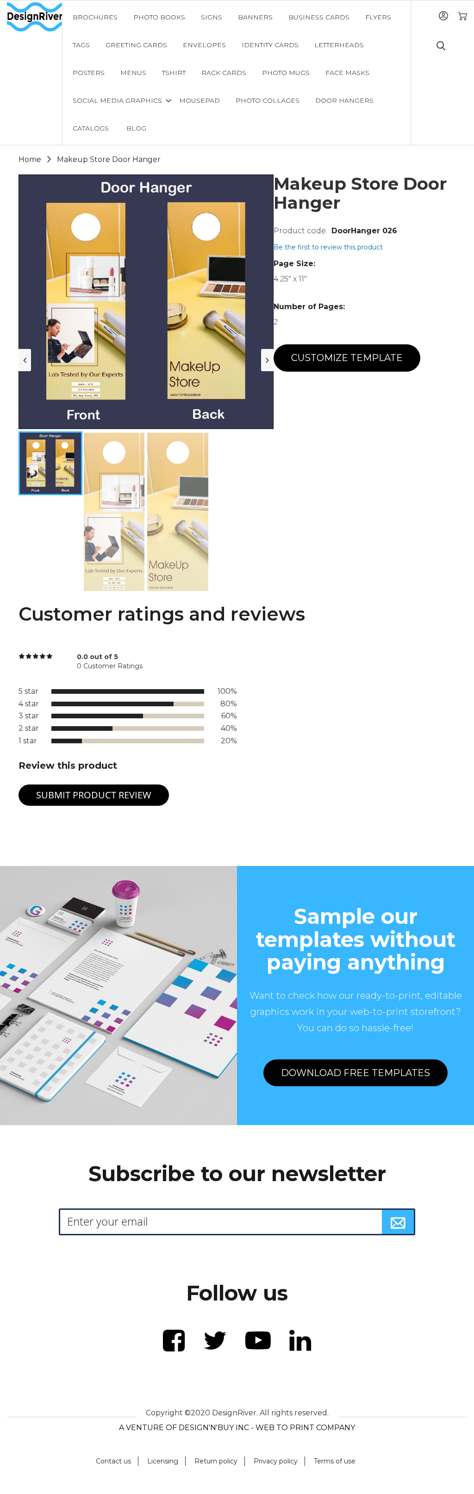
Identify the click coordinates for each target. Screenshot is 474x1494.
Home (30, 159)
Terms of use (335, 1461)
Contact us (113, 1461)
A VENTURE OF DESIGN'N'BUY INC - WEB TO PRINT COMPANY (237, 1427)
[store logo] (34, 17)
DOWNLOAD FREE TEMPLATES (355, 1072)
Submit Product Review (93, 795)
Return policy (215, 1461)
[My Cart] (462, 15)
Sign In (443, 15)
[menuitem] (95, 17)
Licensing (162, 1461)
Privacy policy (276, 1461)
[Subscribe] (398, 1221)
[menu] (236, 72)
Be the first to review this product (328, 247)
